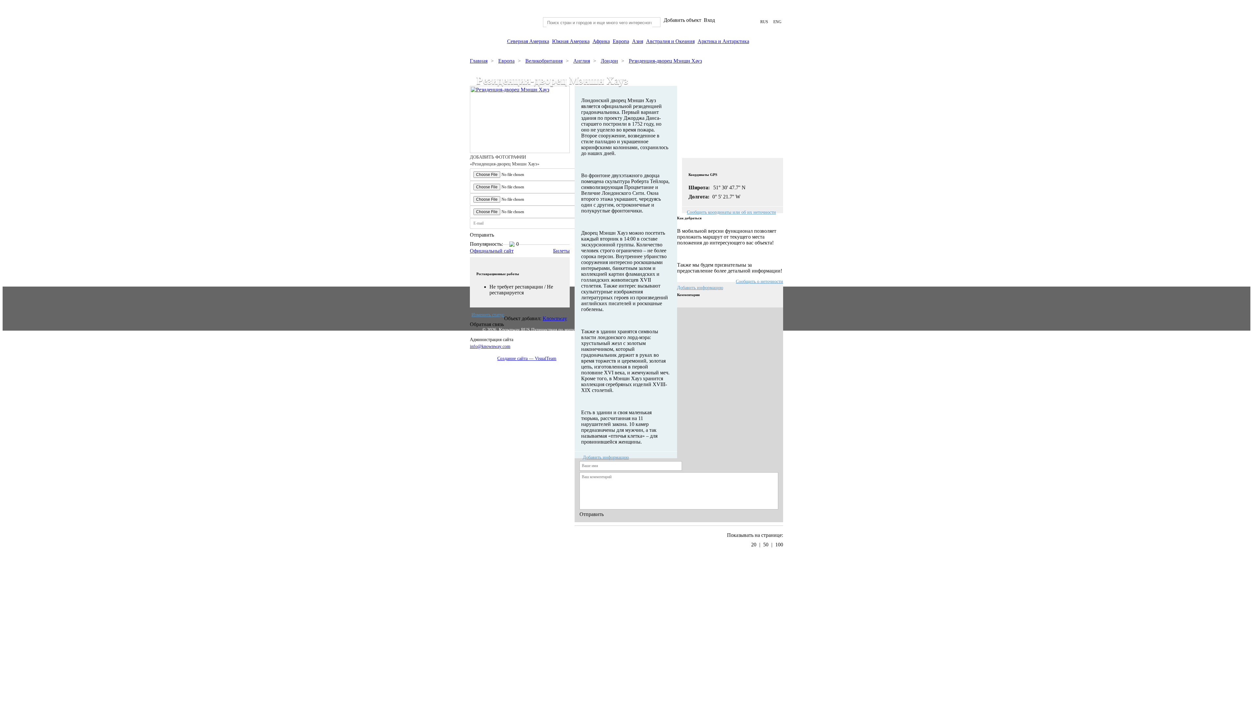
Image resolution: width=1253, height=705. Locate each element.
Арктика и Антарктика (723, 41)
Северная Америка (528, 41)
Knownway (555, 318)
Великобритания (544, 61)
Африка (601, 41)
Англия (581, 61)
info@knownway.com (490, 346)
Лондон (609, 61)
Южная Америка (571, 41)
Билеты (561, 251)
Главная (478, 61)
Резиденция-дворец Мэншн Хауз (665, 61)
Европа (621, 41)
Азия (637, 41)
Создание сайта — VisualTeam (526, 358)
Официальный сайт (492, 251)
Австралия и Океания (670, 41)
